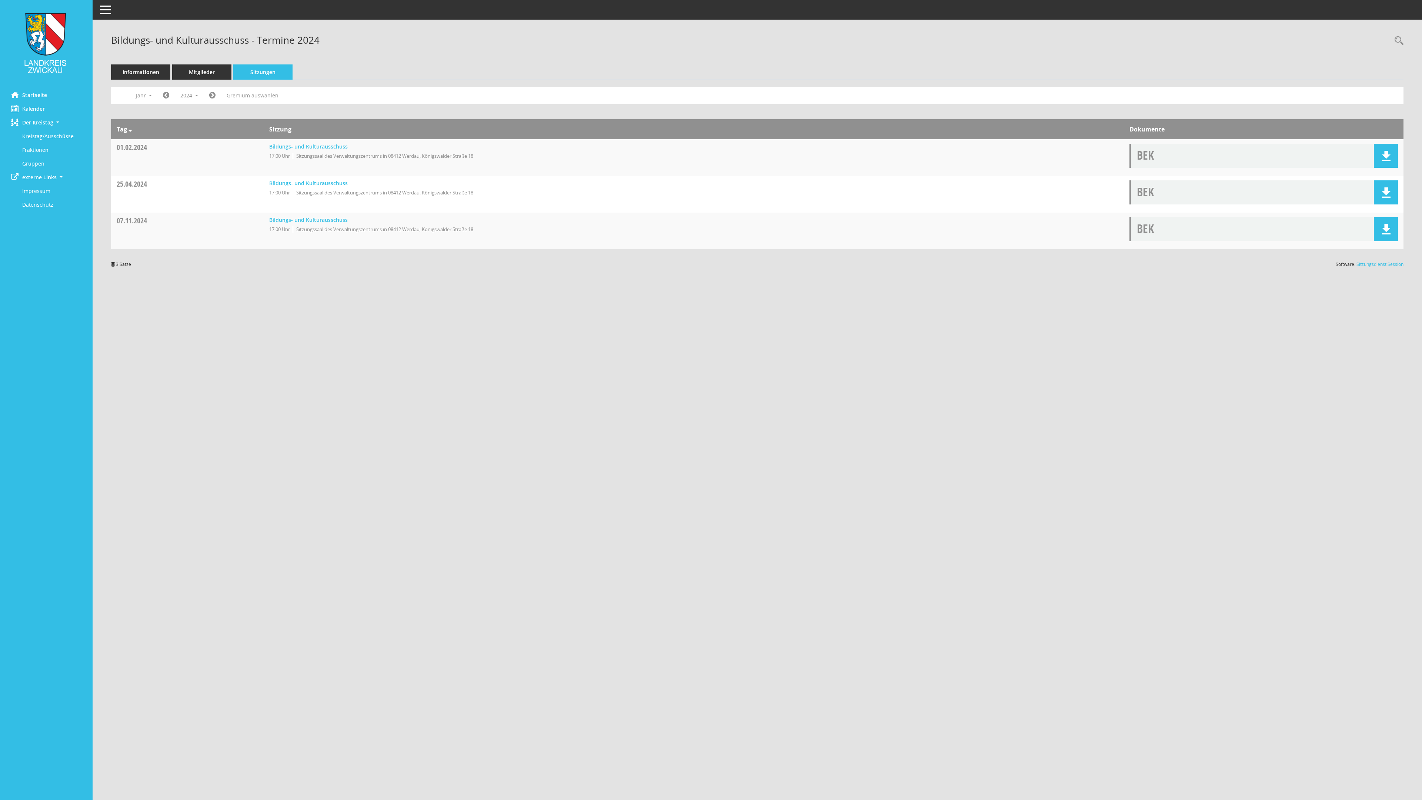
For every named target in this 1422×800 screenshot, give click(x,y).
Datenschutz (37, 204)
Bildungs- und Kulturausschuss (308, 146)
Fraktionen (35, 149)
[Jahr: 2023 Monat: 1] (166, 95)
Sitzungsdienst (1379, 264)
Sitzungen (263, 72)
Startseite (34, 95)
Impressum (36, 190)
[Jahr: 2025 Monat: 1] (212, 95)
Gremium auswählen (252, 95)
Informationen (141, 72)
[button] (46, 122)
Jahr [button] (141, 95)
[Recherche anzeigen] (1397, 41)
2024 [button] (187, 95)
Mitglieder (202, 72)
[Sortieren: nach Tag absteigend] (130, 129)
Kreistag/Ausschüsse (48, 136)
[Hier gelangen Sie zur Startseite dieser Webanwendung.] (46, 43)
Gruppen (33, 163)
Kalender (33, 108)
